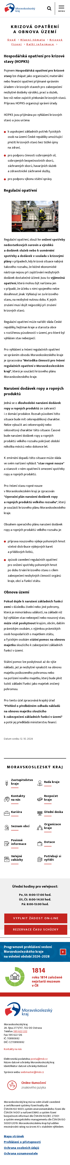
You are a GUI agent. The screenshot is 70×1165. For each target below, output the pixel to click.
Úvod (11, 40)
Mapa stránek (14, 1136)
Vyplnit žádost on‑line (36, 918)
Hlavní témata (32, 40)
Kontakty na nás (13, 1049)
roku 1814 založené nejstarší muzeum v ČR (47, 978)
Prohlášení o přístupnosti (22, 1142)
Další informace (40, 44)
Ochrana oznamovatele (21, 1153)
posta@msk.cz (39, 1059)
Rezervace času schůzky (36, 929)
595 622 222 (20, 1031)
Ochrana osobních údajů (21, 1148)
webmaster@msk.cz (32, 1072)
